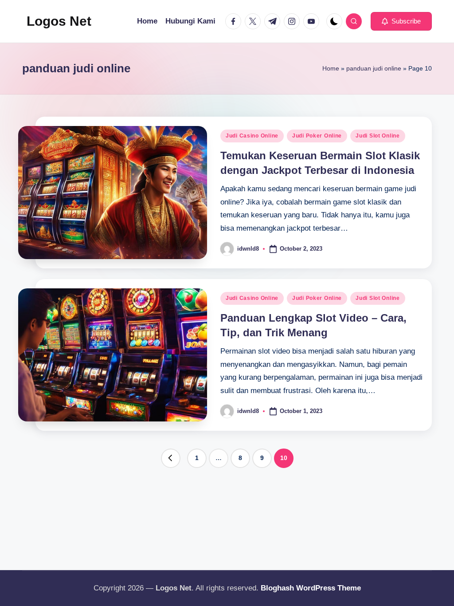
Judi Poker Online (317, 136)
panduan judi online (373, 68)
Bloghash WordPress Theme (311, 588)
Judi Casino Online (252, 136)
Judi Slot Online (378, 136)
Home (330, 68)
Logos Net (59, 21)
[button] (401, 21)
